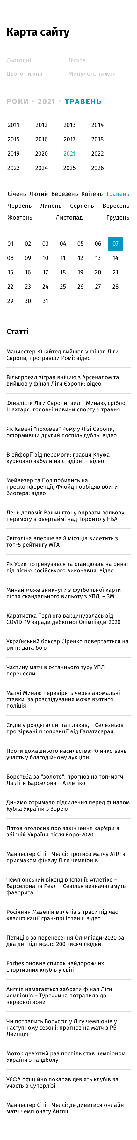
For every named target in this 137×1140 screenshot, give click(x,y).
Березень (64, 194)
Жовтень (20, 217)
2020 (41, 153)
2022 (97, 153)
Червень (20, 206)
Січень (17, 194)
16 (28, 272)
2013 (69, 125)
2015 (14, 139)
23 (28, 286)
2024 (41, 168)
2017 (70, 139)
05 (80, 244)
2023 (13, 168)
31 (45, 301)
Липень (50, 206)
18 (63, 272)
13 (98, 258)
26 (80, 286)
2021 (47, 101)
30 (28, 301)
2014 (97, 125)
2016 (41, 139)
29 (10, 301)
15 (10, 272)
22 (10, 286)
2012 (42, 125)
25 (63, 286)
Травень (83, 101)
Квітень (92, 194)
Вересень (116, 206)
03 (45, 244)
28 (115, 286)
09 (28, 258)
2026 (97, 168)
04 (63, 244)
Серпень (82, 206)
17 (45, 272)
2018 (97, 139)
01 (10, 244)
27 (98, 286)
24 (45, 286)
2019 (13, 153)
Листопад (69, 217)
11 (62, 258)
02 (28, 244)
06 (98, 244)
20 (98, 272)
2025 (69, 168)
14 (115, 258)
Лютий (38, 194)
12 (80, 258)
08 (10, 258)
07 (115, 244)
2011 (13, 125)
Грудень (117, 217)
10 (45, 258)
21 (116, 272)
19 (80, 272)
